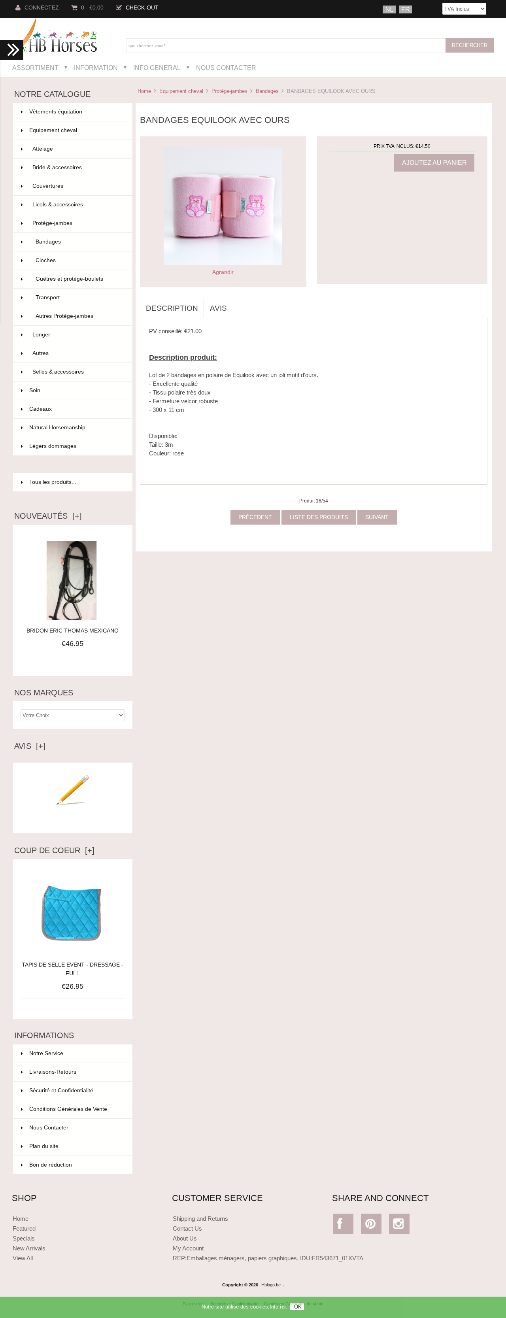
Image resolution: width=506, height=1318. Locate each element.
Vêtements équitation (76, 112)
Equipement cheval (181, 91)
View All (23, 1258)
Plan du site (44, 1146)
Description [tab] (172, 308)
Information (96, 67)
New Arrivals (29, 1248)
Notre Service (46, 1053)
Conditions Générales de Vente (68, 1109)
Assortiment (35, 67)
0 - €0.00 (92, 8)
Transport (79, 297)
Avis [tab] (218, 308)
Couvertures (77, 186)
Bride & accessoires (77, 167)
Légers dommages (76, 446)
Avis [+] (29, 746)
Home (144, 91)
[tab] (239, 304)
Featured (24, 1228)
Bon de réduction (50, 1165)
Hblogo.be (271, 1284)
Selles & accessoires (77, 372)
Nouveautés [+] (48, 516)
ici (283, 1307)
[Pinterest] (371, 1225)
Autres (77, 353)
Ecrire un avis (73, 821)
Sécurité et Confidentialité (61, 1090)
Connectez (42, 8)
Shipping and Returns (200, 1218)
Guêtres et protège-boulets (79, 279)
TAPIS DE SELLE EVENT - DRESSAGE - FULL (72, 969)
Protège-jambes (229, 91)
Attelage (77, 149)
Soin (76, 390)
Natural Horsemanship (76, 428)
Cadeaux (76, 409)
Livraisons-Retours (52, 1072)
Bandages (267, 91)
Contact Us (187, 1228)
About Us (185, 1238)
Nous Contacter (226, 67)
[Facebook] (343, 1225)
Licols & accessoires (77, 205)
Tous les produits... (52, 482)
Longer (77, 335)
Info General (157, 67)
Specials (24, 1238)
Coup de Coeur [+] (54, 850)
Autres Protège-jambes (79, 316)
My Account (188, 1248)
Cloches (79, 260)
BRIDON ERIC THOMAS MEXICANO (72, 631)
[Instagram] (399, 1225)
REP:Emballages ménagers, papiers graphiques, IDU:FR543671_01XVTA (268, 1258)
